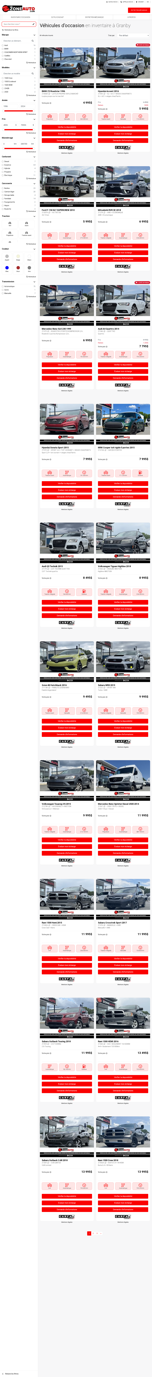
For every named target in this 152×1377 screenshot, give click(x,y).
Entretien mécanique (139, 10)
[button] (41, 68)
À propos (132, 17)
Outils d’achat (57, 17)
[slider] (3, 111)
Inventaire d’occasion (20, 17)
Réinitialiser (32, 63)
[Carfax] (67, 148)
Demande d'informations (67, 140)
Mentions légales (66, 153)
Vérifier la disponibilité (67, 127)
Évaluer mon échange (67, 134)
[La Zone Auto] (18, 8)
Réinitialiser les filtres (11, 30)
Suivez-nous (112, 2)
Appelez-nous (127, 2)
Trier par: (111, 35)
